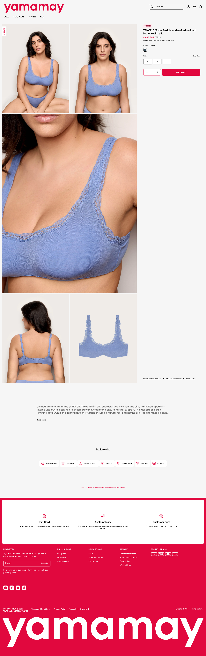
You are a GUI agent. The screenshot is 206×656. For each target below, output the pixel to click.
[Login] (188, 6)
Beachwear (18, 17)
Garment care (63, 561)
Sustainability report (128, 558)
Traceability (190, 378)
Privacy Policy (60, 609)
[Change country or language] (194, 6)
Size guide (61, 554)
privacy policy (9, 573)
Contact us (93, 561)
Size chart (196, 56)
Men (42, 17)
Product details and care (152, 378)
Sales (6, 17)
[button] (35, 68)
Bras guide (62, 558)
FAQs (90, 554)
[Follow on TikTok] (24, 588)
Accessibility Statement (79, 609)
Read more (41, 420)
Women (32, 17)
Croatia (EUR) (182, 609)
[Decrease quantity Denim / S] (146, 72)
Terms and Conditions (40, 609)
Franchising (125, 561)
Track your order (95, 558)
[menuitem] (166, 7)
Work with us (125, 565)
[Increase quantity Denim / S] (157, 72)
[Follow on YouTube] (18, 588)
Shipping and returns (174, 378)
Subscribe (44, 563)
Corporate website (128, 554)
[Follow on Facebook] (12, 588)
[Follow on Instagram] (5, 588)
